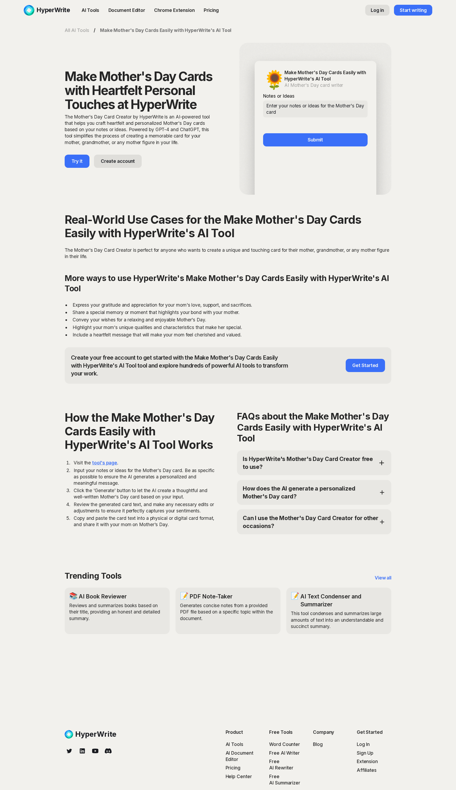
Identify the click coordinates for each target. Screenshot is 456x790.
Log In (363, 744)
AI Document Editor (239, 756)
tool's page (104, 462)
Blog (318, 744)
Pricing (211, 10)
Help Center (239, 776)
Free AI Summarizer (284, 780)
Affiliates (367, 770)
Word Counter (284, 744)
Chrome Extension (174, 10)
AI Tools (90, 10)
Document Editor (126, 10)
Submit (315, 139)
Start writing (413, 10)
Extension (367, 761)
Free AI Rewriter (281, 764)
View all (383, 577)
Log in (377, 10)
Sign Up (365, 753)
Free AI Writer (284, 753)
